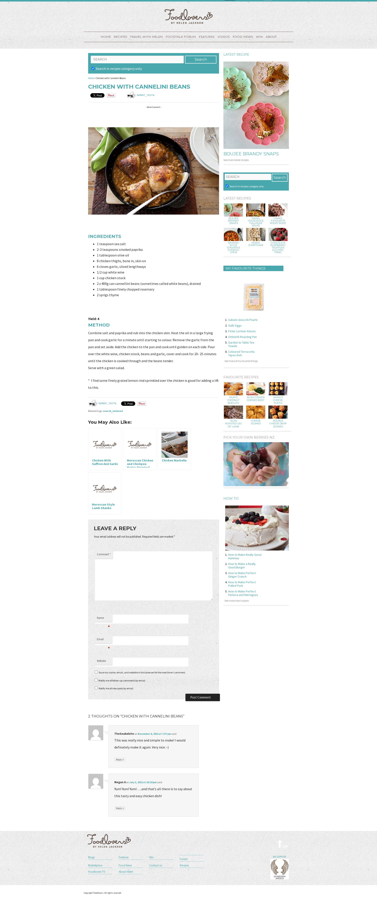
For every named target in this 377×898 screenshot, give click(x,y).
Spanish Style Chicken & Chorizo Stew (233, 248)
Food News (243, 36)
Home (106, 36)
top (283, 844)
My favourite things (246, 268)
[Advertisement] (167, 116)
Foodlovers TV (96, 872)
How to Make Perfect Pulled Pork (242, 584)
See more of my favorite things (241, 361)
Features (207, 36)
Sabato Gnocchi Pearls (243, 320)
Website (101, 661)
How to (230, 498)
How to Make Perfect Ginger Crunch (242, 574)
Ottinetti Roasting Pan (242, 337)
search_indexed (113, 411)
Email (103, 640)
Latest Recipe (236, 54)
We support (279, 856)
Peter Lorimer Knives (242, 331)
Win (151, 857)
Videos (224, 36)
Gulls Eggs (235, 325)
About (271, 36)
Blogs (91, 857)
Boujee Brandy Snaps (251, 154)
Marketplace (95, 865)
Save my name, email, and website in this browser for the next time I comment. (142, 672)
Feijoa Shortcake (255, 244)
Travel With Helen (146, 36)
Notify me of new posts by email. (116, 688)
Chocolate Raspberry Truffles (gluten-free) (278, 248)
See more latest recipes (236, 160)
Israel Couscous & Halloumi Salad (256, 222)
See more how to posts (236, 600)
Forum (184, 859)
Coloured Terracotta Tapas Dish (241, 353)
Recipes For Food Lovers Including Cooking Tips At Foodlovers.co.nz (188, 16)
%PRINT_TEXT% (145, 95)
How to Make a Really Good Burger (242, 565)
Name (103, 619)
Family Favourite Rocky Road (278, 220)
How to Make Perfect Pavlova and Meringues (243, 593)
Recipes (120, 36)
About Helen (126, 872)
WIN (259, 36)
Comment (104, 554)
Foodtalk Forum (181, 36)
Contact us (155, 865)
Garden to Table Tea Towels (241, 344)
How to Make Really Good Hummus (244, 556)
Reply (120, 759)
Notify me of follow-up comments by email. (122, 680)
